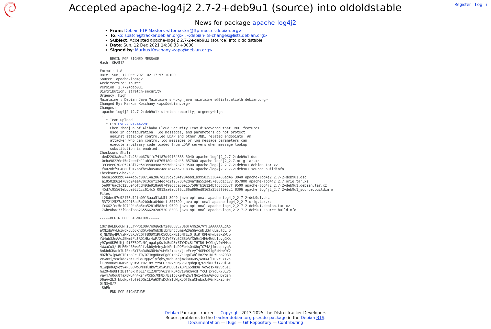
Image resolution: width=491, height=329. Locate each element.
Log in (481, 4)
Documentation (204, 322)
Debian (172, 312)
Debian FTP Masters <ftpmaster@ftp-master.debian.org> (183, 30)
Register (462, 4)
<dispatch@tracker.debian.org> (150, 35)
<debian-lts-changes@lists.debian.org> (227, 35)
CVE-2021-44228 (132, 124)
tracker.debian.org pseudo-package (250, 317)
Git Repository (257, 322)
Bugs (231, 322)
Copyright (230, 312)
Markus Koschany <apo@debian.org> (173, 50)
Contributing (290, 322)
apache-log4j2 (274, 22)
